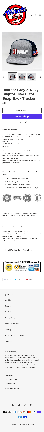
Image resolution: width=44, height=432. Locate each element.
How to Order (9, 312)
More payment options (22, 122)
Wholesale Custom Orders (14, 335)
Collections (9, 341)
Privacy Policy (10, 318)
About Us (8, 300)
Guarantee (8, 306)
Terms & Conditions (12, 324)
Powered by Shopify (28, 424)
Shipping (8, 330)
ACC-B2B (18, 424)
